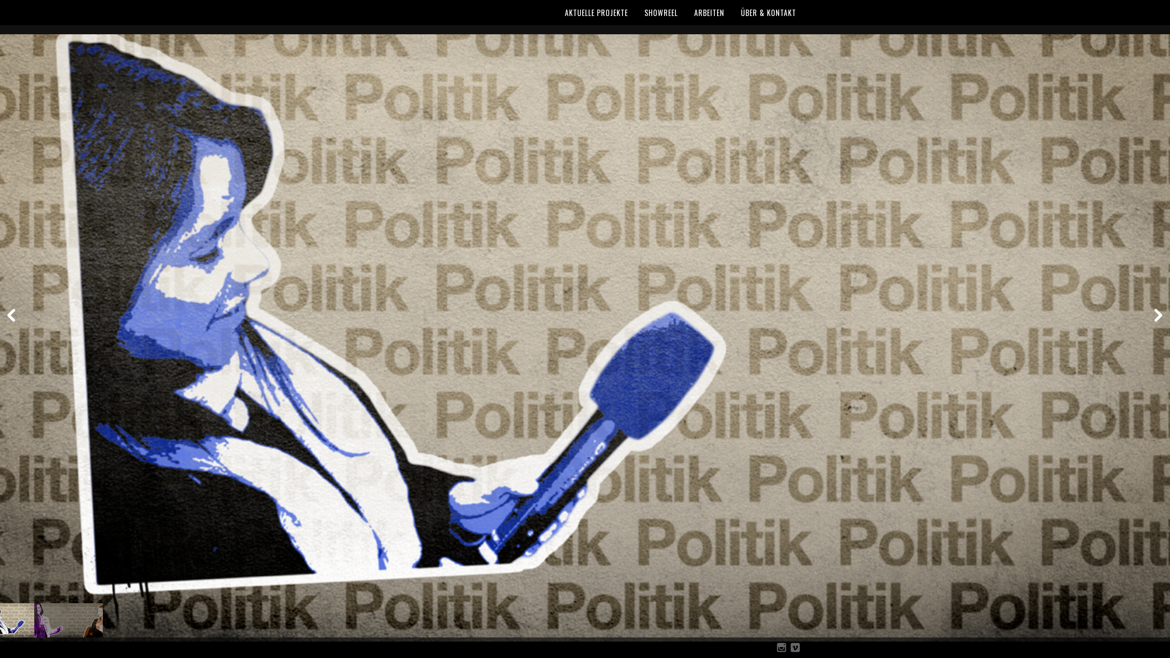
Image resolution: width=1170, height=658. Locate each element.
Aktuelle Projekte (596, 12)
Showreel (661, 12)
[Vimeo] (795, 649)
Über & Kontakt (768, 12)
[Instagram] (781, 649)
